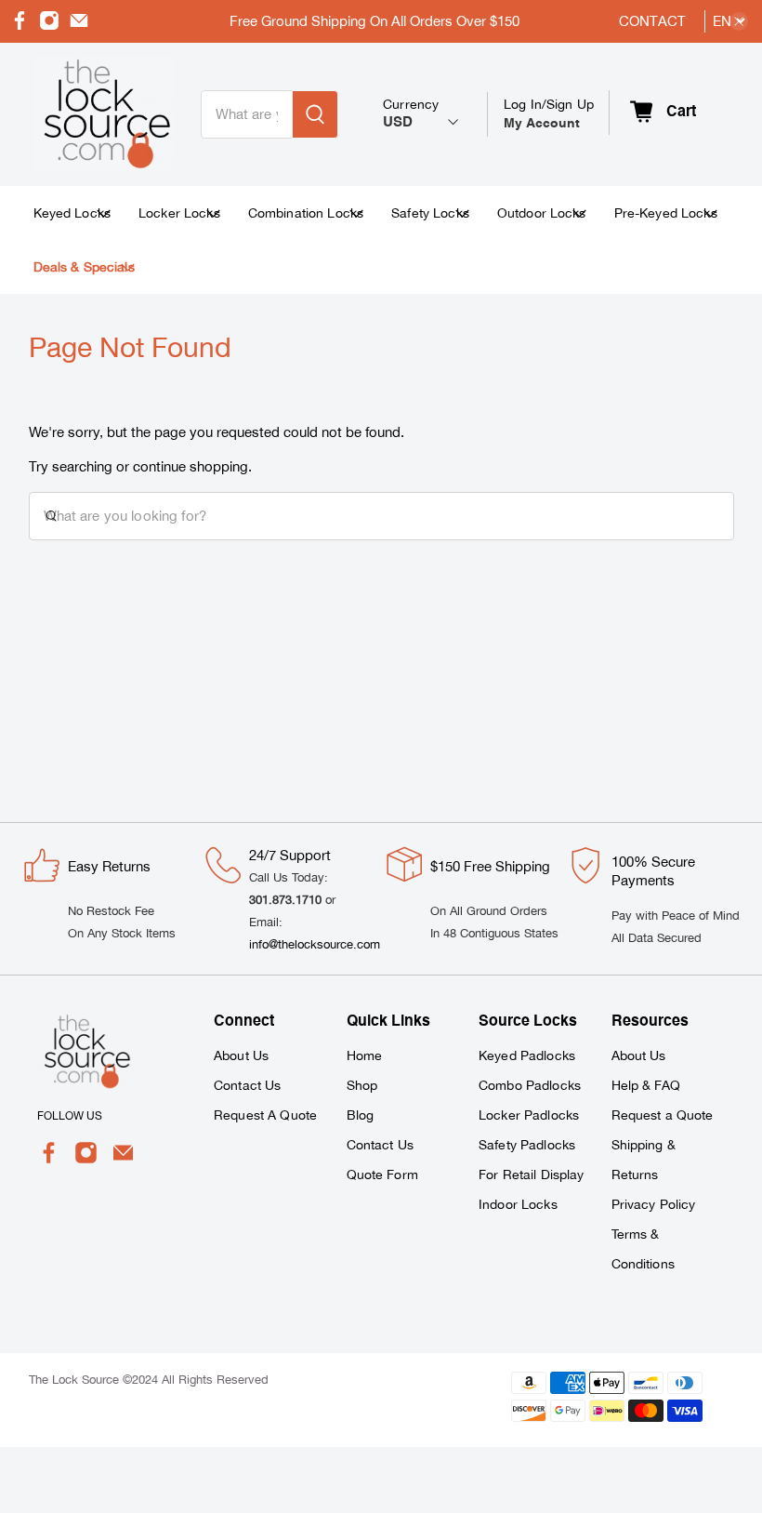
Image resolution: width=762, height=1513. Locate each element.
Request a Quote (662, 1115)
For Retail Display (532, 1174)
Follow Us (69, 1115)
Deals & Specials (84, 266)
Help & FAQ (645, 1085)
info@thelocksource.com (314, 944)
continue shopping (190, 466)
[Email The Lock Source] (79, 25)
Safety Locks (430, 213)
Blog (360, 1115)
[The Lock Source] (103, 114)
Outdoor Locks (541, 213)
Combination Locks (305, 213)
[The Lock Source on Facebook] (19, 25)
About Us (241, 1055)
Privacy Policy (653, 1204)
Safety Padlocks (527, 1144)
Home (365, 1055)
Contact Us (247, 1085)
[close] (738, 21)
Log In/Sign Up (549, 113)
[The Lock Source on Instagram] (49, 25)
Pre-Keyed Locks (665, 213)
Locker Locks (179, 213)
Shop (362, 1085)
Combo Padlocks (530, 1085)
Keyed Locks (72, 213)
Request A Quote (265, 1115)
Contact (652, 21)
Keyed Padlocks (527, 1055)
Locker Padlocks (529, 1115)
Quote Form (382, 1174)
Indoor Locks (518, 1204)
